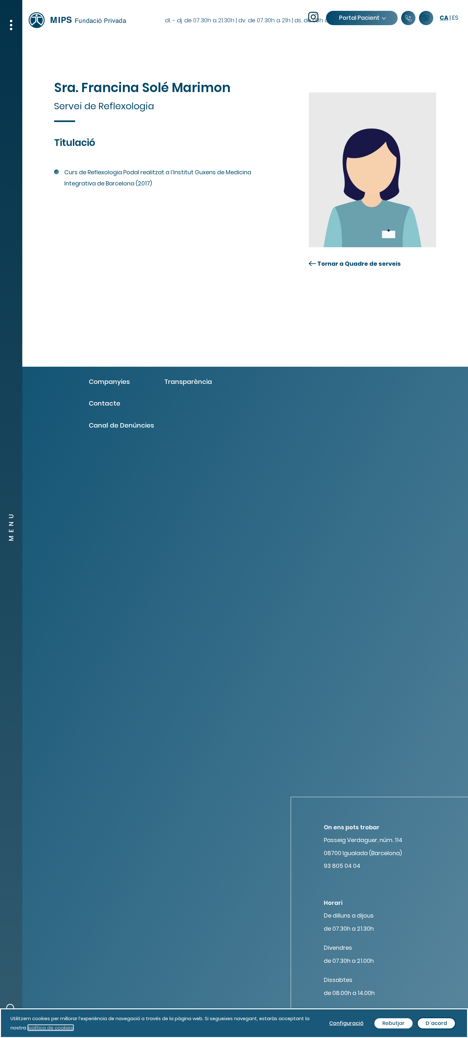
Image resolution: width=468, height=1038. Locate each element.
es (455, 18)
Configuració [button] (346, 1023)
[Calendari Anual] (426, 18)
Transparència (188, 381)
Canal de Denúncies (121, 425)
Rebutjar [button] (393, 1023)
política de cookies (50, 1027)
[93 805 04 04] (408, 18)
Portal (359, 18)
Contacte (104, 403)
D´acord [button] (436, 1023)
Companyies (109, 381)
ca (444, 18)
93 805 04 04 (342, 866)
